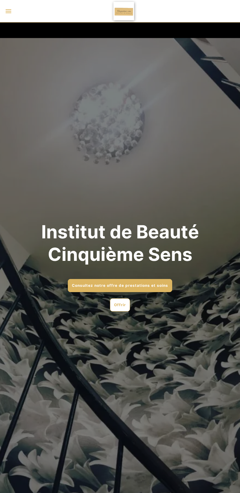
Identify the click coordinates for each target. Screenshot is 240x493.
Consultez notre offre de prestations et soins (120, 285)
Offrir (120, 304)
